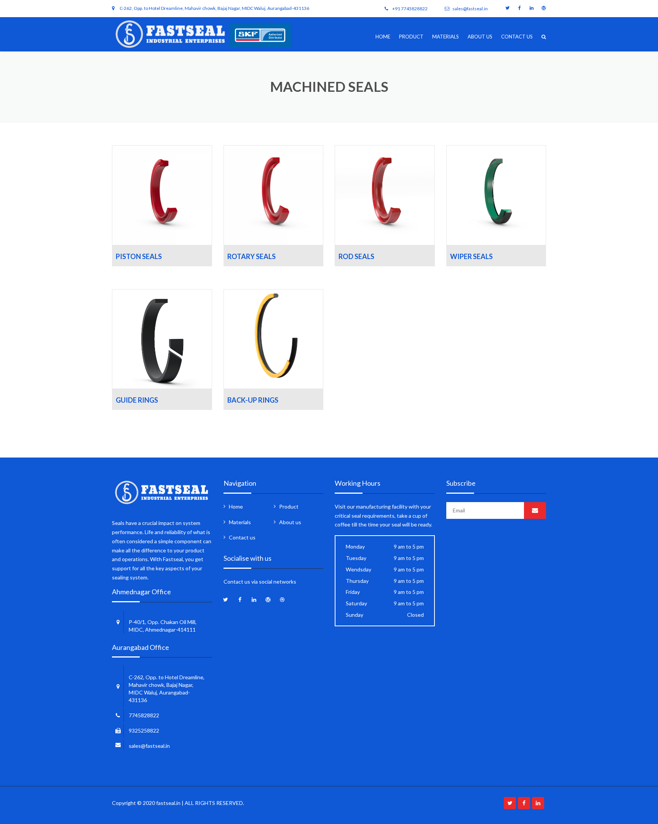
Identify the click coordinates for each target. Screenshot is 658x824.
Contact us (517, 37)
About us (480, 37)
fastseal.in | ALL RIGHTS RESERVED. (200, 803)
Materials (445, 37)
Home (382, 37)
